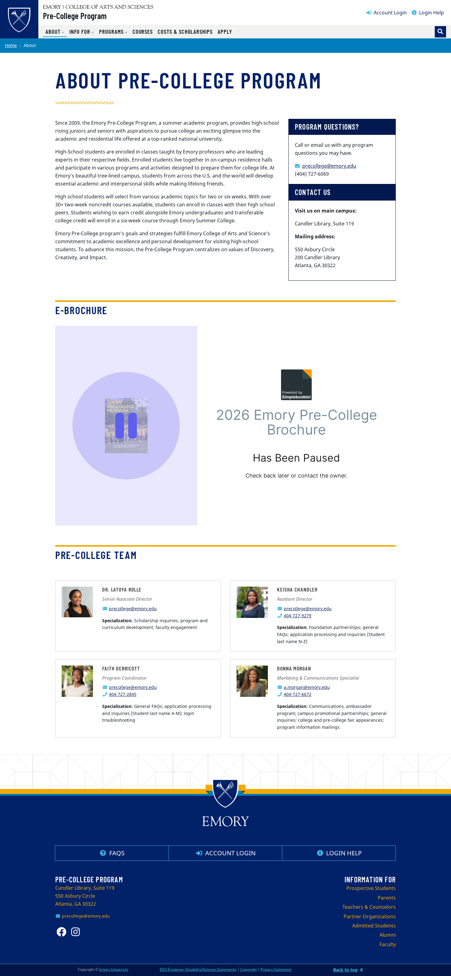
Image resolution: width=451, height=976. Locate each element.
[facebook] (62, 931)
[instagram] (77, 931)
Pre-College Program (75, 15)
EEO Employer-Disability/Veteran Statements (198, 969)
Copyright (248, 969)
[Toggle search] (440, 31)
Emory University (113, 969)
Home (11, 45)
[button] (55, 31)
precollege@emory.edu (329, 165)
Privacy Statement (275, 969)
